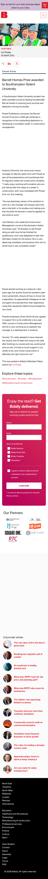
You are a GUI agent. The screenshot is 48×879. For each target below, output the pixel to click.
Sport (4, 837)
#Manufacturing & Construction (17, 382)
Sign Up (45, 5)
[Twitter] (17, 63)
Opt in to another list (14, 444)
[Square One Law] (13, 532)
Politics (5, 830)
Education (6, 810)
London (5, 797)
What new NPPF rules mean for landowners (29, 689)
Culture (5, 834)
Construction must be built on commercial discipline (28, 724)
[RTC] (13, 539)
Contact (6, 847)
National (6, 800)
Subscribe (24, 485)
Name (8, 422)
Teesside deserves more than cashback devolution (28, 712)
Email (8, 433)
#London (22, 378)
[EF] (13, 519)
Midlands (6, 793)
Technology (7, 817)
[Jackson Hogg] (13, 525)
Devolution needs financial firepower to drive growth (26, 735)
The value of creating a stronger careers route (29, 746)
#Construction (9, 378)
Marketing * (16, 460)
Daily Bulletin (8, 844)
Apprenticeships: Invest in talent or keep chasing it (26, 758)
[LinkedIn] (9, 63)
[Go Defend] (35, 525)
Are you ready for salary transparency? (25, 769)
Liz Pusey (6, 52)
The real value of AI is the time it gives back (29, 644)
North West (7, 790)
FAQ (4, 864)
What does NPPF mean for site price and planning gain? (28, 678)
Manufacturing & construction (16, 820)
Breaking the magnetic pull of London (28, 655)
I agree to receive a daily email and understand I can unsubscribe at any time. (24, 473)
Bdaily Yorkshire (17, 456)
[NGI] (35, 519)
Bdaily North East (18, 452)
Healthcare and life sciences (15, 813)
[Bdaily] (4, 14)
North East (7, 783)
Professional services (12, 823)
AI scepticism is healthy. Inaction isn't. (25, 667)
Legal (4, 857)
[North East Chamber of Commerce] (35, 532)
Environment (8, 827)
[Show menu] (43, 15)
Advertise (6, 854)
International (8, 803)
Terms (5, 861)
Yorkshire (6, 786)
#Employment (35, 378)
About (5, 850)
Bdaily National (17, 448)
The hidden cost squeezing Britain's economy (27, 701)
